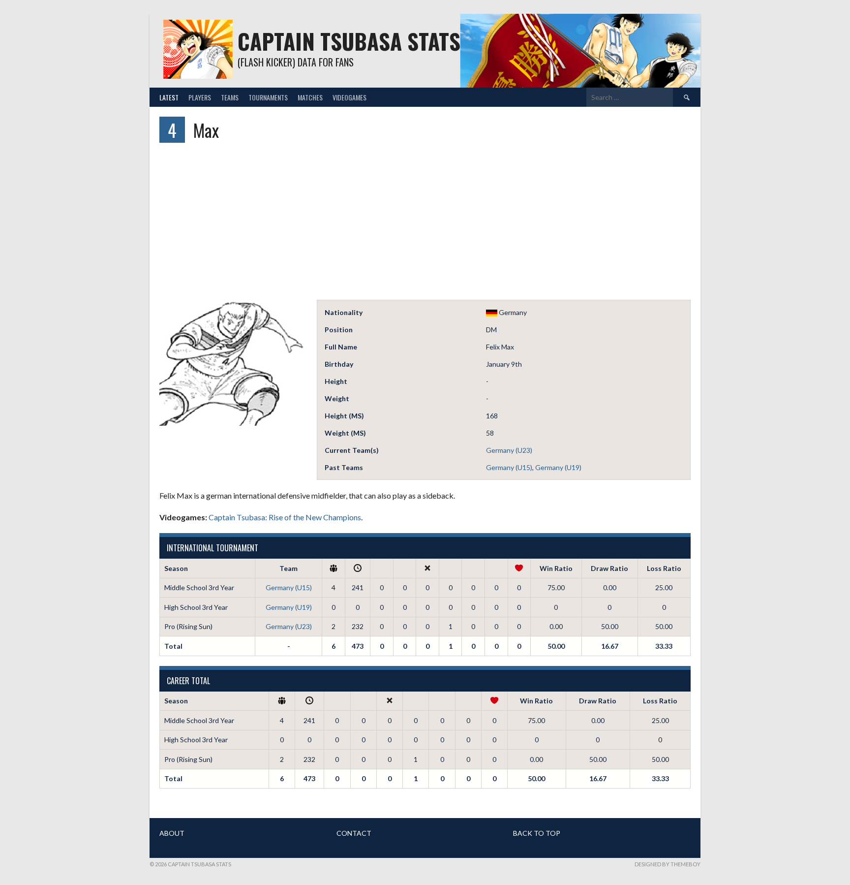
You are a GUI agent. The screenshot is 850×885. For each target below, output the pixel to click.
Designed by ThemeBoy (667, 864)
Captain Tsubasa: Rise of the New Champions (285, 517)
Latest (169, 97)
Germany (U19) (558, 467)
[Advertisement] (425, 226)
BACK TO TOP (536, 833)
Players (199, 97)
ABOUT (171, 833)
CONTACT (353, 833)
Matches (310, 97)
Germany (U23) (509, 450)
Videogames (349, 97)
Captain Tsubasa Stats (349, 41)
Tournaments (268, 97)
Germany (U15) (509, 467)
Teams (230, 97)
